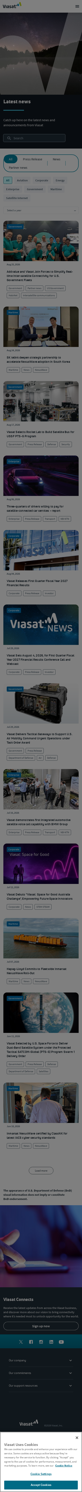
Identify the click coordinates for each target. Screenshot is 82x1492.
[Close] (77, 1437)
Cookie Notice (63, 1465)
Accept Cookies (41, 1485)
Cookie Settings (41, 1474)
